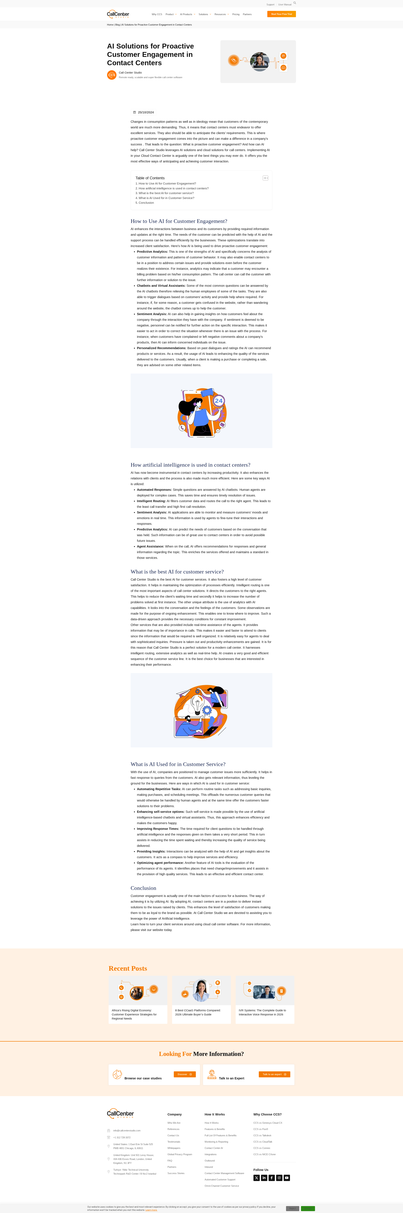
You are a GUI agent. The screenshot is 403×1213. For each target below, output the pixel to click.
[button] (294, 2)
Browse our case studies (143, 1078)
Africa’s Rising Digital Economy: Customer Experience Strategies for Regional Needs (134, 1014)
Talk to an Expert (231, 1078)
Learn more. (151, 1210)
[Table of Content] (265, 178)
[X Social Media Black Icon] (256, 1178)
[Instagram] (279, 1178)
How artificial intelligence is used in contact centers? (174, 188)
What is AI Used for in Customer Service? (166, 198)
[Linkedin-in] (264, 1178)
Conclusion (146, 202)
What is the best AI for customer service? (166, 193)
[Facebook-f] (272, 1178)
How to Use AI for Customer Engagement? (167, 183)
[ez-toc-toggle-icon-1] (263, 178)
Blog (117, 24)
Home (110, 24)
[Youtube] (287, 1178)
